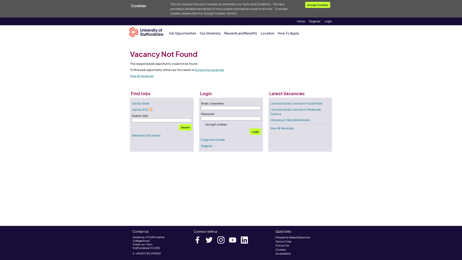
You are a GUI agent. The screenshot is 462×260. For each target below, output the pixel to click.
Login (328, 21)
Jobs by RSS (140, 109)
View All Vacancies (142, 76)
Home (301, 21)
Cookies (280, 249)
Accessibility (283, 253)
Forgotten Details (213, 140)
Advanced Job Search (146, 135)
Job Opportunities (182, 33)
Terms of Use (283, 241)
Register (315, 21)
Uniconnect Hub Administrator (290, 120)
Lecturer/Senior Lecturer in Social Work (296, 103)
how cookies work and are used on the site (244, 9)
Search (185, 127)
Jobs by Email (140, 103)
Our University (210, 33)
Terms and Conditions (256, 4)
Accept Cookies (317, 4)
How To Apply (288, 33)
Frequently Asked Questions (292, 237)
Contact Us (282, 245)
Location (267, 33)
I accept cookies (215, 124)
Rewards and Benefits (240, 33)
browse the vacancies (209, 70)
